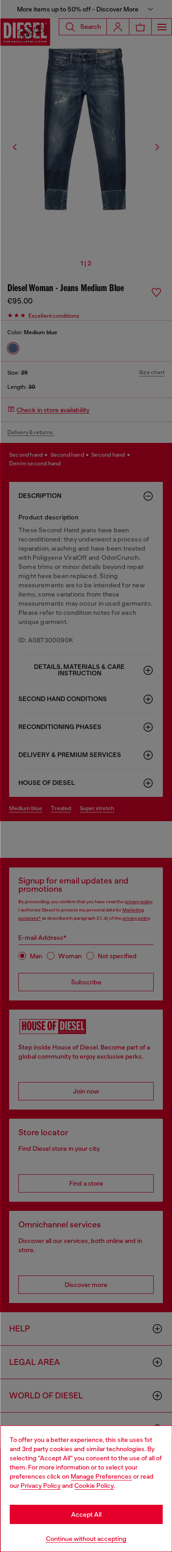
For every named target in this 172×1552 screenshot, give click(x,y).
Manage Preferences (101, 1476)
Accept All (86, 1514)
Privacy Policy (41, 1485)
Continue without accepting (86, 1538)
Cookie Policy (94, 1485)
